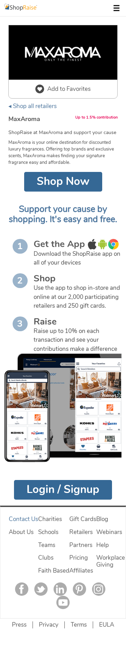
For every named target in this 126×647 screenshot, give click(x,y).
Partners (80, 545)
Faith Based (53, 571)
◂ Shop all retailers (32, 106)
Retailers (81, 532)
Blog (102, 519)
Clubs (46, 558)
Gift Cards (82, 519)
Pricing (78, 558)
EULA (106, 625)
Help (102, 545)
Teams (46, 545)
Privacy (48, 625)
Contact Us (23, 519)
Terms (79, 625)
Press (19, 625)
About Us (21, 532)
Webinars (109, 532)
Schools (48, 532)
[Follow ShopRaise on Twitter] (41, 589)
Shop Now (63, 181)
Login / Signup (63, 489)
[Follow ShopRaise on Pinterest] (79, 589)
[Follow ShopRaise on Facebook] (21, 589)
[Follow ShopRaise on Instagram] (98, 589)
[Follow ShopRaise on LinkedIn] (60, 589)
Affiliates (81, 571)
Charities (50, 519)
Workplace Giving (110, 561)
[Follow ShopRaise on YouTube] (63, 602)
